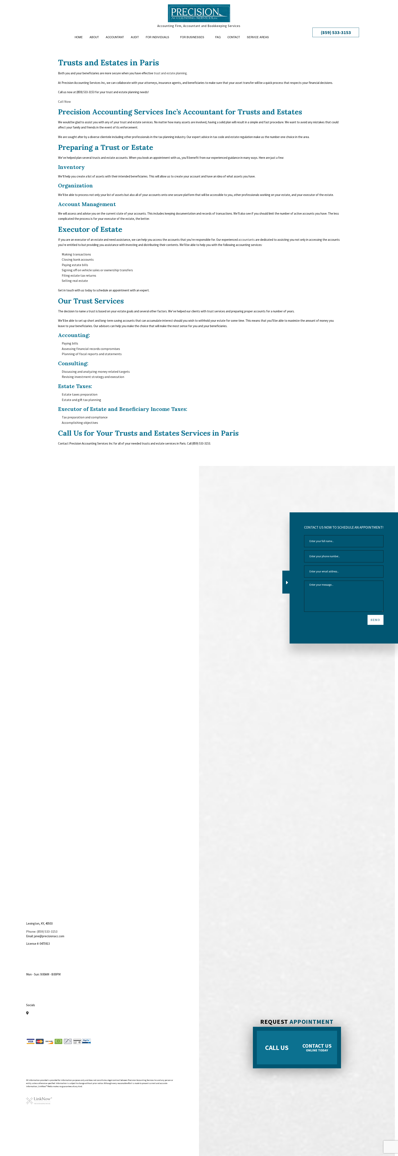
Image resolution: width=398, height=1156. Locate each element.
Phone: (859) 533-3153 (41, 931)
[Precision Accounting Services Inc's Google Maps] (27, 1013)
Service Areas (258, 37)
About (94, 37)
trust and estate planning (170, 73)
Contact (233, 37)
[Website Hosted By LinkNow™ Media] (39, 1098)
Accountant (115, 37)
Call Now (64, 101)
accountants (246, 240)
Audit (135, 37)
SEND (375, 620)
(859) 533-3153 (336, 32)
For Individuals (157, 37)
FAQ (218, 37)
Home (79, 37)
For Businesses (192, 37)
